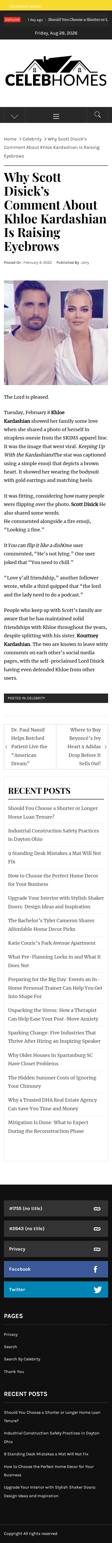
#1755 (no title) (25, 1208)
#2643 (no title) (27, 1228)
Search (10, 1346)
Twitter (17, 1289)
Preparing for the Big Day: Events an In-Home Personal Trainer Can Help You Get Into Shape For (55, 987)
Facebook (20, 1269)
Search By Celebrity (22, 1358)
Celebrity (36, 698)
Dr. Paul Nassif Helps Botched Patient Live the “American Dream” (29, 747)
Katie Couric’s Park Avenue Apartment (52, 943)
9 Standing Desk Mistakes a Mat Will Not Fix (46, 1453)
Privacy (17, 1249)
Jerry (85, 262)
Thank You (14, 1371)
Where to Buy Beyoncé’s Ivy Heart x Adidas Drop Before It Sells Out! (84, 747)
